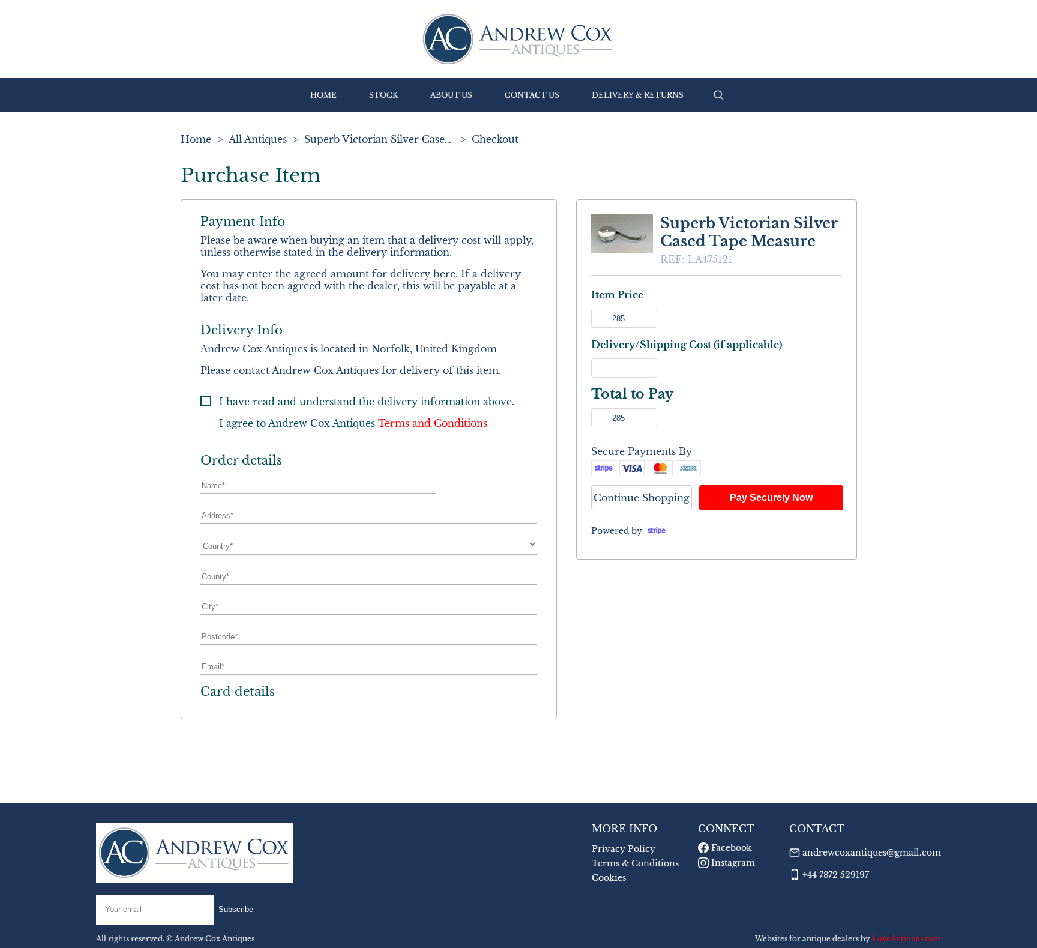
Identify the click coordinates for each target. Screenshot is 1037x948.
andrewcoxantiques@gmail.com (871, 852)
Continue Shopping (642, 498)
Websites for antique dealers (807, 938)
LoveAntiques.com (906, 938)
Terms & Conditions (635, 863)
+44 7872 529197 (835, 874)
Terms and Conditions (432, 423)
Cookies (609, 877)
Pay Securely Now (771, 497)
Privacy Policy (623, 849)
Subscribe (235, 909)
